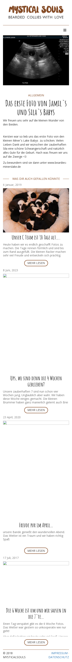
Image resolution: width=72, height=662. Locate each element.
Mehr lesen (36, 263)
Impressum (59, 653)
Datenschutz (58, 657)
